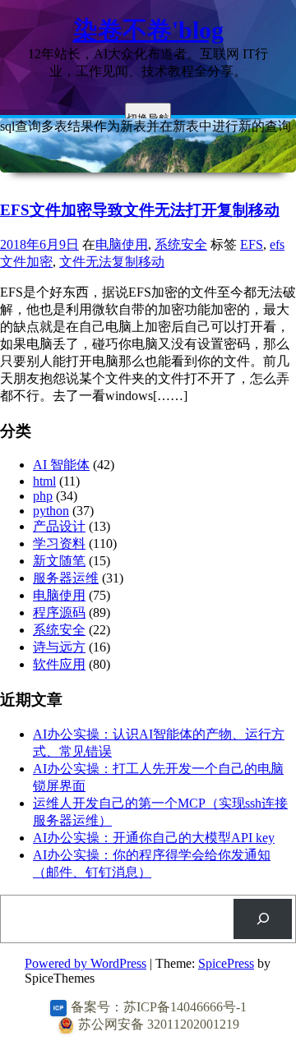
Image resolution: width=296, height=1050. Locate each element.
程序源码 (59, 612)
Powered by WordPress (85, 963)
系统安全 (181, 244)
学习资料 (59, 543)
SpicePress (226, 963)
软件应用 (59, 664)
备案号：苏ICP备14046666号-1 (159, 1007)
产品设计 (59, 526)
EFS (251, 244)
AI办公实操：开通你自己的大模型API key (154, 838)
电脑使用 (121, 244)
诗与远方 (59, 647)
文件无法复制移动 (111, 262)
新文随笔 (59, 561)
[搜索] (263, 919)
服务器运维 (66, 578)
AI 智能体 (61, 465)
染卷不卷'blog (148, 30)
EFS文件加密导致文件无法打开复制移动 (140, 210)
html (44, 481)
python (51, 511)
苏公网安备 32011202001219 (158, 1024)
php (43, 496)
